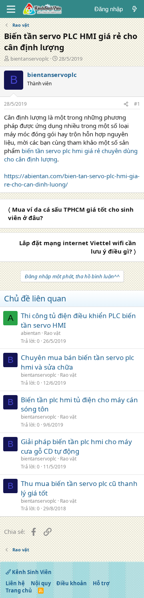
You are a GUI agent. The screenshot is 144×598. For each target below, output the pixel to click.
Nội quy (41, 583)
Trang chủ (19, 590)
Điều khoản (71, 583)
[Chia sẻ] (126, 104)
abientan (30, 333)
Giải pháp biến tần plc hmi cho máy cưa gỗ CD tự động (76, 446)
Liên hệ (15, 583)
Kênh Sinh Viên (31, 572)
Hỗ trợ (101, 583)
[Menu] (11, 9)
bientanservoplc (29, 58)
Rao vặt (52, 333)
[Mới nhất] (134, 9)
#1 (137, 103)
